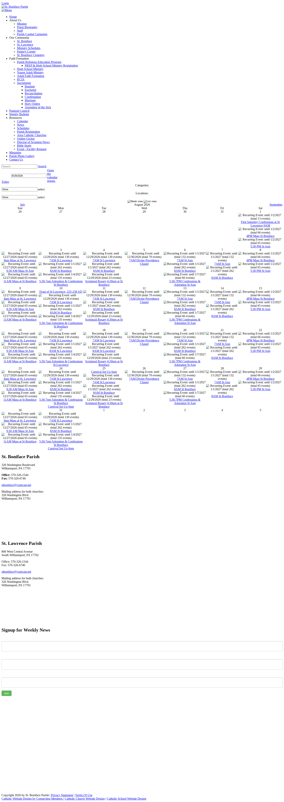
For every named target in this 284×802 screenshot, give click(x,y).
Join (6, 693)
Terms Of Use (83, 795)
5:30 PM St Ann (260, 246)
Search (42, 166)
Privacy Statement (62, 795)
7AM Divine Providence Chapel (144, 262)
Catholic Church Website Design (85, 798)
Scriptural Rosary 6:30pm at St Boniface (104, 283)
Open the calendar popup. (52, 175)
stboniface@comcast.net (16, 485)
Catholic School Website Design (126, 798)
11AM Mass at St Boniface (20, 281)
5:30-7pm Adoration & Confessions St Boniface (61, 283)
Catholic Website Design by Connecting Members (32, 798)
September (276, 204)
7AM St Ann (185, 260)
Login (5, 3)
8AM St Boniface (61, 270)
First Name (9, 638)
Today (5, 181)
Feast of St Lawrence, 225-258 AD (60, 291)
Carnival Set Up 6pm (61, 406)
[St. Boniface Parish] (15, 6)
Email (5, 674)
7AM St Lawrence (60, 260)
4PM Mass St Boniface (260, 236)
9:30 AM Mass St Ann (20, 270)
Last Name (8, 656)
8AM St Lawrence (60, 351)
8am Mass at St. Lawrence (20, 260)
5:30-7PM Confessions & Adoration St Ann (184, 283)
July (22, 204)
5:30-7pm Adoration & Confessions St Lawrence (61, 363)
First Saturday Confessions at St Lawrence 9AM (260, 223)
